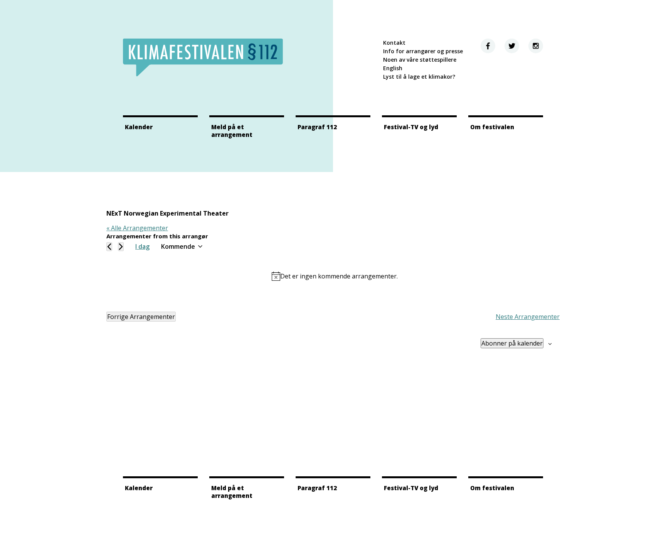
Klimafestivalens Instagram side (535, 46)
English (392, 68)
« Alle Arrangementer (137, 228)
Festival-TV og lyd (411, 127)
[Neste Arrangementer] (121, 246)
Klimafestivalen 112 (203, 57)
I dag (142, 246)
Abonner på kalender (512, 343)
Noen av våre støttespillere (419, 59)
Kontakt (394, 42)
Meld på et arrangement (231, 130)
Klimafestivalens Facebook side (488, 46)
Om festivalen (492, 127)
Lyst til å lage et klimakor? (419, 76)
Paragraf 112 (317, 127)
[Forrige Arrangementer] (109, 246)
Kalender (139, 127)
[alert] (334, 276)
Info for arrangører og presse (423, 51)
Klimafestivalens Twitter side (512, 46)
